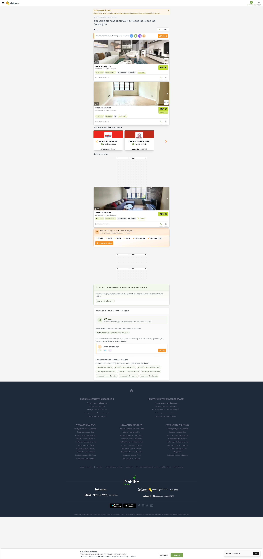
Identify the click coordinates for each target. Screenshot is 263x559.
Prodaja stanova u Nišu (85, 444)
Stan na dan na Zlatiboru (131, 470)
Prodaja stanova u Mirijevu (97, 428)
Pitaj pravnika (177, 464)
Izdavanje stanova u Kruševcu (131, 457)
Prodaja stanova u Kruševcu (85, 460)
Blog (82, 479)
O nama (90, 479)
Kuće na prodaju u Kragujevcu (177, 447)
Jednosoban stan (125, 379)
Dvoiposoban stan (129, 383)
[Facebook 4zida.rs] (139, 517)
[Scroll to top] (131, 402)
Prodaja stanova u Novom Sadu (85, 441)
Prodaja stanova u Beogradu (97, 415)
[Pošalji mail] (151, 517)
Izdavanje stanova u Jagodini (131, 464)
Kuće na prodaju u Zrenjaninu (177, 454)
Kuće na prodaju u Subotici (177, 450)
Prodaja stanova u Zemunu (97, 421)
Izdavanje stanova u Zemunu (166, 418)
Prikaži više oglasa (105, 255)
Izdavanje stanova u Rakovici (166, 428)
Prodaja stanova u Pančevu (85, 464)
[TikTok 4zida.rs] (147, 517)
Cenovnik (129, 479)
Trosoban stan (151, 383)
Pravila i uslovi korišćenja (146, 479)
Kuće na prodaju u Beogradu (177, 457)
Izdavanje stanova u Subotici (131, 450)
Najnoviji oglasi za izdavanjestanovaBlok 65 (112, 344)
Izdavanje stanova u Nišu (131, 444)
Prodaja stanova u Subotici (85, 450)
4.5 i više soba (149, 388)
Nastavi (177, 555)
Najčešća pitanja (165, 479)
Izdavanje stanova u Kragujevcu (131, 447)
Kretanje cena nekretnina (177, 460)
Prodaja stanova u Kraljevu (85, 470)
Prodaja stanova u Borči (97, 418)
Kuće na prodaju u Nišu (177, 444)
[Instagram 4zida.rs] (143, 517)
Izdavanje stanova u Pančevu (131, 460)
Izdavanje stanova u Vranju (131, 467)
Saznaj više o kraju (104, 313)
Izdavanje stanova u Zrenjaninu (131, 454)
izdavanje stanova (104, 17)
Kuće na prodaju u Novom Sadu (177, 441)
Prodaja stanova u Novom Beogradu (97, 425)
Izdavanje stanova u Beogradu (166, 415)
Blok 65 (114, 17)
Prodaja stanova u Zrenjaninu (85, 454)
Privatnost (179, 479)
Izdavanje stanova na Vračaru (166, 425)
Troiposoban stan (107, 388)
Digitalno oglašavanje (114, 479)
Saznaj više (164, 555)
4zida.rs (175, 526)
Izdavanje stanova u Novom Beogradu (166, 421)
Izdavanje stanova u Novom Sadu (131, 441)
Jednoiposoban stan (149, 379)
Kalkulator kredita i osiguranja (177, 467)
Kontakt (99, 479)
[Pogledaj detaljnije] (131, 52)
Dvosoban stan (106, 383)
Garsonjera (104, 379)
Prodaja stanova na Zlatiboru (85, 467)
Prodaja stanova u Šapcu (85, 457)
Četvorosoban (128, 388)
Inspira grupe (185, 526)
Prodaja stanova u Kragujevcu (85, 447)
